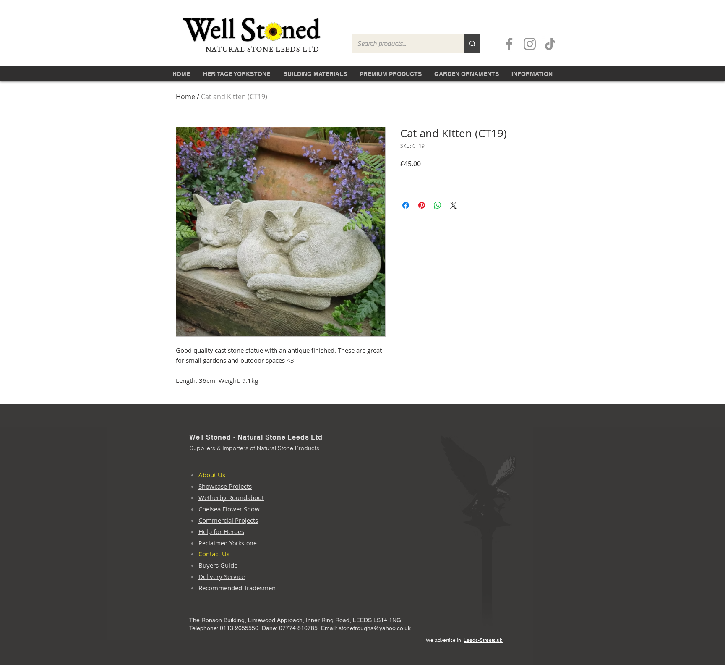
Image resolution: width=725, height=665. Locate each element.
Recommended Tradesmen (237, 588)
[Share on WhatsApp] (438, 205)
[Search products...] (472, 43)
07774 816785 (298, 628)
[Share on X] (454, 205)
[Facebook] (509, 44)
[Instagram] (530, 44)
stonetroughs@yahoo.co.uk (375, 628)
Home (185, 96)
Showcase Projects (225, 486)
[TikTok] (550, 44)
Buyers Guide (217, 565)
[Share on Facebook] (406, 205)
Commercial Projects (228, 520)
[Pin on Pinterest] (422, 205)
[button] (314, 73)
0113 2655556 (239, 628)
